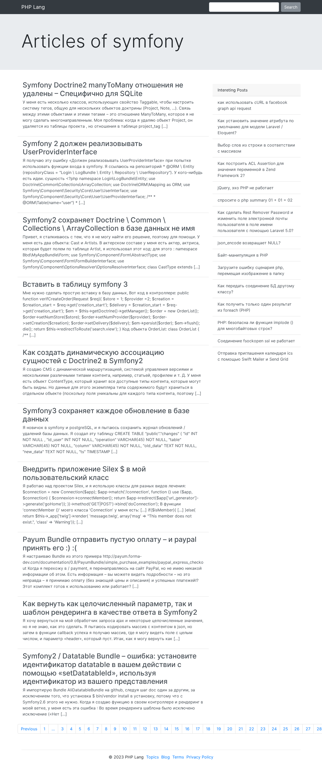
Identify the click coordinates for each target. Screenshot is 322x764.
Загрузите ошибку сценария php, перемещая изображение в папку (251, 270)
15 (177, 728)
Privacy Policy (199, 756)
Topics (152, 756)
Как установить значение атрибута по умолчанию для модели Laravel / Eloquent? (256, 126)
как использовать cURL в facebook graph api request (252, 105)
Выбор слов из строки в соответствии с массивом (256, 148)
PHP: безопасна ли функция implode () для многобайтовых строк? (255, 325)
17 (198, 728)
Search (290, 7)
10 (125, 728)
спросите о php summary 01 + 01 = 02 (255, 200)
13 (155, 728)
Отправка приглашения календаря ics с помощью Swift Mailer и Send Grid (255, 356)
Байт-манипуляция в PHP (243, 255)
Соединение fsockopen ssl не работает (256, 340)
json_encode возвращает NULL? (249, 242)
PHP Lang (33, 7)
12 (145, 728)
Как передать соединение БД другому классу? (256, 288)
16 (187, 728)
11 (135, 728)
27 (308, 728)
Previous (29, 728)
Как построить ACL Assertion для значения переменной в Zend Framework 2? (251, 169)
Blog (165, 756)
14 (166, 728)
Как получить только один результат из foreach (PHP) (255, 307)
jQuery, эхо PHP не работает (246, 187)
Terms (178, 756)
